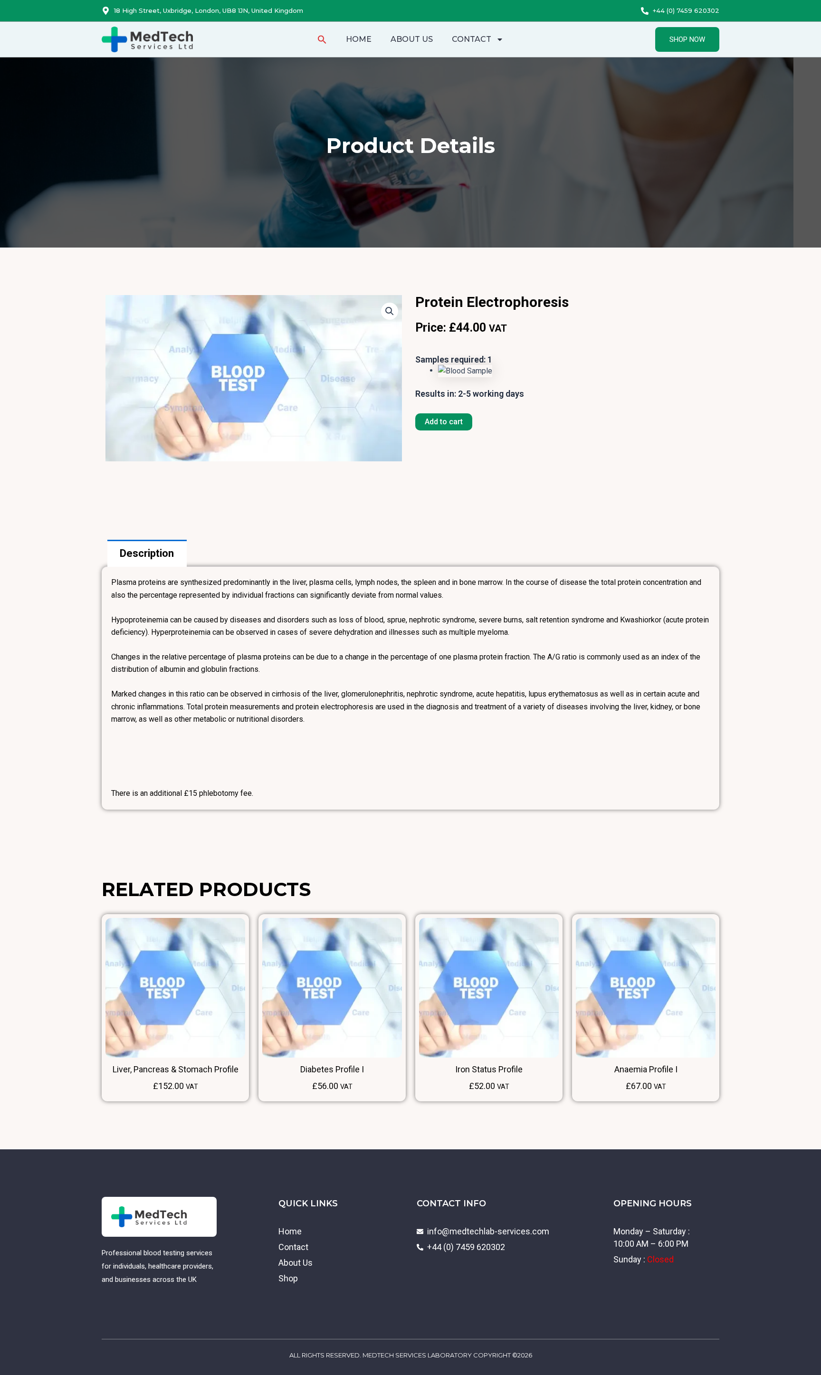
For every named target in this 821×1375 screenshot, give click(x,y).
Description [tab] (147, 553)
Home (359, 39)
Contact (471, 39)
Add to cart (444, 421)
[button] (322, 39)
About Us (412, 39)
